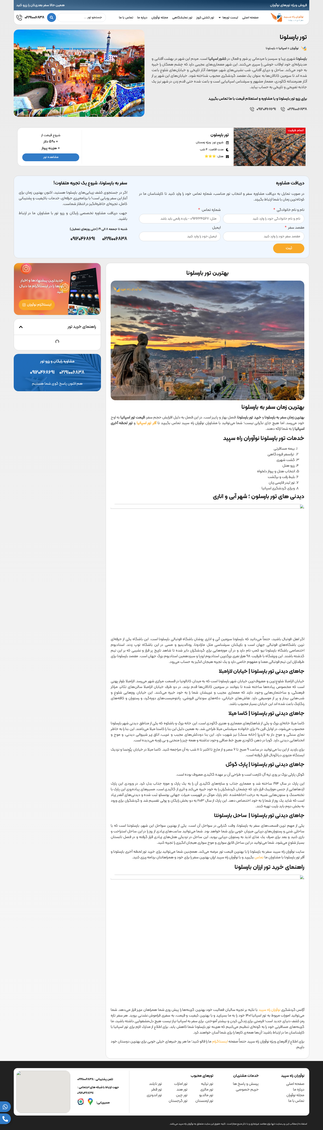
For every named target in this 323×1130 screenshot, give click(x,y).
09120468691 (266, 109)
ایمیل (216, 228)
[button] (21, 327)
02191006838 (34, 17)
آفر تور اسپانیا (146, 423)
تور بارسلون (219, 135)
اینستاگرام (220, 1041)
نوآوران (294, 48)
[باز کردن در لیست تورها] (219, 17)
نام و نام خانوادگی (290, 210)
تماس (259, 857)
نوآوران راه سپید (269, 1010)
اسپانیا (283, 48)
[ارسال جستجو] (51, 17)
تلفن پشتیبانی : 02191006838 (95, 1079)
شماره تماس (210, 210)
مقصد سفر (295, 228)
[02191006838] (19, 18)
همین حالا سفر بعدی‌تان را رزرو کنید (40, 5)
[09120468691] (252, 109)
